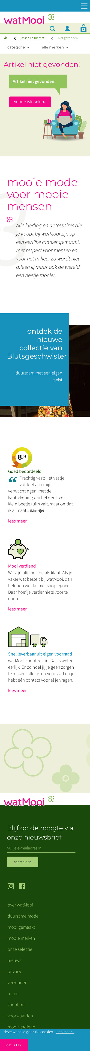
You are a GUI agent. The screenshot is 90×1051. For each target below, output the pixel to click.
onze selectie (20, 949)
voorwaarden (20, 1016)
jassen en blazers (32, 38)
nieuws (14, 960)
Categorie (16, 47)
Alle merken (53, 47)
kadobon (16, 1005)
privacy (14, 971)
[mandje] (84, 28)
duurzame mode (23, 916)
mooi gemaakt (21, 927)
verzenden (17, 982)
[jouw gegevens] (69, 28)
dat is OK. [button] (14, 1045)
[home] (28, 20)
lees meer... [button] (65, 1032)
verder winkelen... (30, 102)
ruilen (13, 994)
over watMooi (20, 905)
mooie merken (21, 938)
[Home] (5, 38)
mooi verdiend (21, 1027)
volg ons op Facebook (25, 886)
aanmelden (22, 861)
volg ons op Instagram (13, 886)
